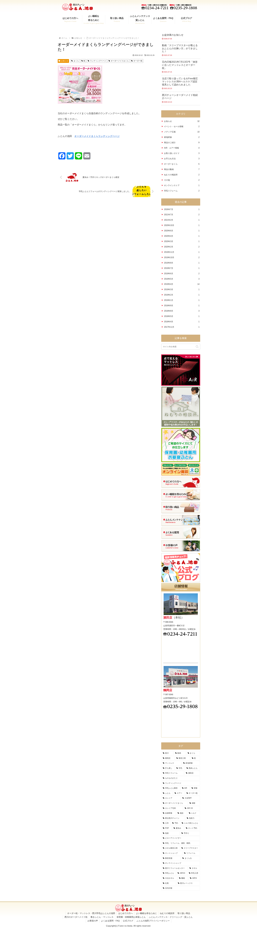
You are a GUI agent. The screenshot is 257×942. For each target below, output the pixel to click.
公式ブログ (128, 921)
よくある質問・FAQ (110, 921)
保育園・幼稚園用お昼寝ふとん (131, 917)
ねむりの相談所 (167, 913)
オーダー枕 (137, 61)
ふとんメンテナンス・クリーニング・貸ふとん (171, 917)
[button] (197, 346)
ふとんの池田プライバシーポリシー (153, 921)
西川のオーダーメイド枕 (76, 917)
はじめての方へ (125, 913)
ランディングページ (98, 61)
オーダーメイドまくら (120, 61)
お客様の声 (92, 921)
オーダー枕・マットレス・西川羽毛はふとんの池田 (91, 913)
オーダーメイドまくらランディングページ (97, 136)
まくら (76, 61)
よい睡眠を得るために (146, 913)
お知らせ (64, 61)
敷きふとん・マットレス (102, 917)
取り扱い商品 (184, 913)
